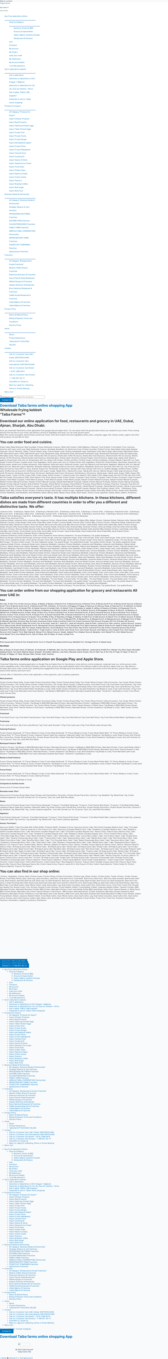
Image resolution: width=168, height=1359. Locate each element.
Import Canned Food (17, 153)
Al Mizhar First (74, 610)
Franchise (9, 255)
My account (13, 49)
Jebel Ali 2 (64, 623)
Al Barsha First (60, 604)
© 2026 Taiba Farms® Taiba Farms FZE (24, 1350)
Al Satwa (137, 617)
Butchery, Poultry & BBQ (23, 28)
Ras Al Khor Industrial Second (114, 628)
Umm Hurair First (72, 630)
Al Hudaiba (78, 608)
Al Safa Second (98, 617)
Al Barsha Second (74, 604)
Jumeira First (102, 623)
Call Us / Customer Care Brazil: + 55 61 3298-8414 (21, 369)
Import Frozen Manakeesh (19, 150)
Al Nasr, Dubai (30, 612)
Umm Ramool (102, 630)
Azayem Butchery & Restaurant (21, 285)
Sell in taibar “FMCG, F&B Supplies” (19, 94)
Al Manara (36, 610)
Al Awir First (12, 604)
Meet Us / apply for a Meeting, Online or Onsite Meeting (21, 387)
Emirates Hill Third (7, 623)
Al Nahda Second (17, 612)
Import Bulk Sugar (16, 187)
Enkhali (19, 623)
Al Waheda (4, 621)
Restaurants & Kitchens (23, 38)
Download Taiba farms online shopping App (36, 405)
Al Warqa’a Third (127, 619)
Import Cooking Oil (16, 156)
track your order (15, 55)
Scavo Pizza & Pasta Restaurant (22, 278)
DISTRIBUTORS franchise (19, 221)
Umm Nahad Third (7, 634)
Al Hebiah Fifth (25, 608)
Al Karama (104, 608)
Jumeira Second (127, 623)
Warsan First (41, 632)
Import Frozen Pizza (17, 146)
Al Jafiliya (95, 608)
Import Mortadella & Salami (20, 143)
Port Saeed (30, 628)
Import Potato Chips (17, 170)
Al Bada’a (41, 604)
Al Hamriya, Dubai (102, 606)
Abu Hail (3, 604)
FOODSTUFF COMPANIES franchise (19, 246)
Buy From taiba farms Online (16, 16)
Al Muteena (130, 610)
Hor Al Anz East (43, 623)
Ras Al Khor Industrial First (90, 628)
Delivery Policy (15, 325)
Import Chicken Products (19, 119)
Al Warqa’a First (83, 619)
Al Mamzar (27, 610)
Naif (23, 628)
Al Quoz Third (12, 615)
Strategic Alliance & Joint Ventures (19, 208)
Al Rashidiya (59, 617)
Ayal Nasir (13, 621)
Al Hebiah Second (39, 608)
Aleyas (34, 604)
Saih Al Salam (49, 634)
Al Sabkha (77, 617)
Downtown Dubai (45, 621)
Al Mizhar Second (88, 610)
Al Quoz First (42, 612)
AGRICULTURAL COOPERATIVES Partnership (22, 232)
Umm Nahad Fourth (23, 634)
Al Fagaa (80, 606)
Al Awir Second (24, 604)
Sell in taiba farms (16, 75)
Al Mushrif (120, 610)
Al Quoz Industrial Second (99, 612)
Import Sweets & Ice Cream (20, 163)
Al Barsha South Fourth (20, 606)
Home (7, 328)
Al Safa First (87, 617)
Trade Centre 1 (33, 630)
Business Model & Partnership (17, 194)
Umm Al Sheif (58, 630)
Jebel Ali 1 (55, 623)
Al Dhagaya (71, 606)
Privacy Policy (10, 309)
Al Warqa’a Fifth (69, 619)
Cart (11, 42)
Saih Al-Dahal (37, 634)
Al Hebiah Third (66, 608)
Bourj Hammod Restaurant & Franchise (20, 290)
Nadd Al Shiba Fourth (106, 625)
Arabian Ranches (42, 628)
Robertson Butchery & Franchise (22, 275)
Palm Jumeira (114, 623)
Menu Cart (9, 392)
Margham (96, 632)
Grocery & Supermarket (23, 31)
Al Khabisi (113, 608)
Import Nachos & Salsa (18, 174)
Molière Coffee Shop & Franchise (18, 269)
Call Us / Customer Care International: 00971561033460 (22, 363)
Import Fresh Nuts (16, 167)
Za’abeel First (72, 632)
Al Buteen (52, 606)
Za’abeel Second (85, 632)
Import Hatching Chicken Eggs (21, 126)
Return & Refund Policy (18, 315)
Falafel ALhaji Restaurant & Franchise (20, 297)
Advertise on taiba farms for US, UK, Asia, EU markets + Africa (22, 87)
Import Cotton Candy (17, 177)
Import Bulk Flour (16, 191)
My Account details (16, 62)
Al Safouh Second (125, 617)
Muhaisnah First (77, 625)
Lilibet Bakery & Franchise (19, 302)
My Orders (13, 52)
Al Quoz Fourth (25, 615)
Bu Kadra (33, 621)
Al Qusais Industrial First (75, 615)
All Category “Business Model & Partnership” (22, 202)
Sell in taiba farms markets (15, 69)
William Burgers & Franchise (20, 281)
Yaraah (63, 632)
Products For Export (13, 106)
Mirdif (18, 625)
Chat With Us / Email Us (18, 381)
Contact (8, 348)
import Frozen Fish (17, 132)
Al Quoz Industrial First (57, 612)
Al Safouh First (111, 617)
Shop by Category (16, 22)
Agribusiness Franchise (18, 251)
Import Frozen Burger (18, 139)
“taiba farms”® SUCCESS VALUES (19, 343)
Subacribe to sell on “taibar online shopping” (20, 101)
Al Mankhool (46, 610)
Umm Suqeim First (115, 630)
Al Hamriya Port (116, 606)
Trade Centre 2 (46, 630)
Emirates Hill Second (125, 621)
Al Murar (111, 610)
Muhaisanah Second (46, 625)
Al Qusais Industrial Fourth (96, 615)
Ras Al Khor (73, 628)
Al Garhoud (89, 606)
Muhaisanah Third (62, 625)
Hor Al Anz (32, 623)
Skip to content (6, 1)
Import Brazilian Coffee (18, 184)
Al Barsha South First (104, 604)
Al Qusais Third (34, 617)
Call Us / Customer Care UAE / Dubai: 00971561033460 (21, 356)
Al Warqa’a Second (112, 619)
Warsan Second (53, 632)
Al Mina (64, 610)
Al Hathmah (128, 606)
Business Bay (23, 621)
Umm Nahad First (108, 632)
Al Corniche (61, 606)
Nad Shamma (15, 628)
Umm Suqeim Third (15, 632)
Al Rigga (68, 617)
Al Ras (51, 617)
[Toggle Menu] (20, 19)
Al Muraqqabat (101, 610)
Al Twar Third (57, 619)
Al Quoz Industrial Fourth (78, 612)
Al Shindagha (5, 619)
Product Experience (17, 338)
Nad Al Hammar (91, 625)
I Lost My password (17, 66)
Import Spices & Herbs (18, 160)
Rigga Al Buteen (19, 630)
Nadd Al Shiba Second (125, 625)
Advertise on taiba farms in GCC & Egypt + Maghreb (22, 80)
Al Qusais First (38, 615)
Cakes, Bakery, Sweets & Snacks (27, 35)
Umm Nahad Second (124, 632)
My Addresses (15, 59)
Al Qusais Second (20, 617)
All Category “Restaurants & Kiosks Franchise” (20, 262)
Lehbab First (68, 634)
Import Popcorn (15, 180)
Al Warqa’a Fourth (97, 619)
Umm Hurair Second (88, 630)
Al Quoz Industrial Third (120, 612)
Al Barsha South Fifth (38, 606)
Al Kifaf (19, 610)
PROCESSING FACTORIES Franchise (19, 215)
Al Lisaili (59, 634)
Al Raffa (45, 617)
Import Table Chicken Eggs (20, 129)
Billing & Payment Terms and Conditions (20, 320)
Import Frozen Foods (17, 136)
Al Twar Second (44, 619)
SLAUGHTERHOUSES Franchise (22, 224)
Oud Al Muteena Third (59, 628)
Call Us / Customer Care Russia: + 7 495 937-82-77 (22, 376)
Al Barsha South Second (123, 604)
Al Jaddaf (87, 608)
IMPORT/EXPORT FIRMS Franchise (19, 239)
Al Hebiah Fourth (11, 608)
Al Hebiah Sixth (53, 608)
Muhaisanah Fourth (29, 625)
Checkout (13, 45)
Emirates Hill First (109, 621)
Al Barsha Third (88, 604)
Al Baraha (49, 604)
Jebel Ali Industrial (76, 623)
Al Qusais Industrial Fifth (54, 615)
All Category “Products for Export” (19, 113)
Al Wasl (137, 619)
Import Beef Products (18, 122)
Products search (9, 397)
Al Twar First (32, 619)
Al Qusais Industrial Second (119, 615)
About (11, 334)
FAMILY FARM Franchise (19, 227)
